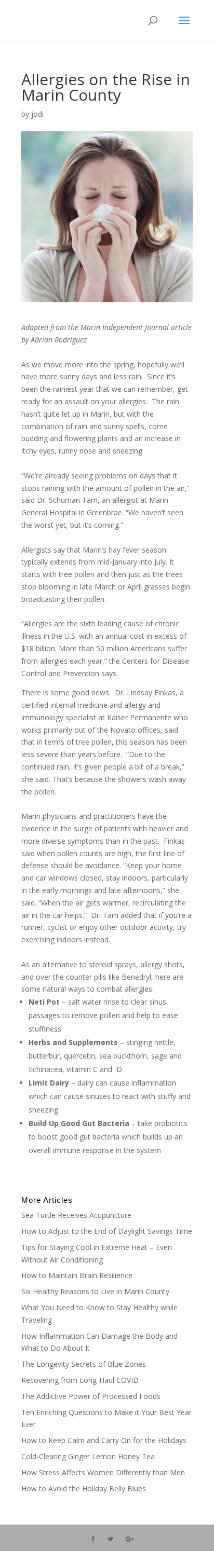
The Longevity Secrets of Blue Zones (84, 1364)
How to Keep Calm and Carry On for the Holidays (103, 1440)
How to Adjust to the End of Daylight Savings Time (106, 1231)
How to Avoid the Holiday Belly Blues (83, 1488)
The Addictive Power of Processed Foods (90, 1396)
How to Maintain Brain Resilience (76, 1275)
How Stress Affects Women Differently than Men (103, 1472)
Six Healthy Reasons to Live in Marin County (95, 1291)
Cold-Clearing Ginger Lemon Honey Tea (88, 1456)
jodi (37, 114)
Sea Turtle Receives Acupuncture (76, 1215)
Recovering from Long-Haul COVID (80, 1380)
